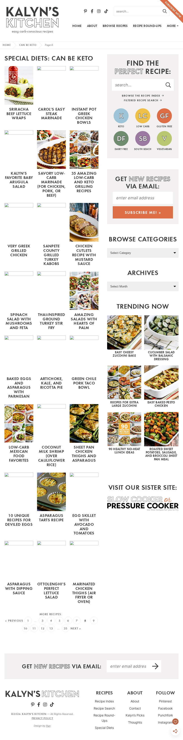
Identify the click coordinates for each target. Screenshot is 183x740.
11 (34, 628)
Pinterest (165, 701)
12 (43, 628)
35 (66, 628)
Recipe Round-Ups (147, 26)
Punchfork (165, 715)
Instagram (165, 722)
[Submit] (165, 11)
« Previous (14, 621)
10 (25, 628)
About (92, 26)
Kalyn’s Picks (135, 715)
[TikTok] (106, 11)
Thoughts (135, 722)
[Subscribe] (155, 666)
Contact (135, 708)
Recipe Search (104, 708)
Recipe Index (104, 701)
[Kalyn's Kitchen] (32, 19)
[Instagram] (99, 11)
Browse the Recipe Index (141, 95)
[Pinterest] (85, 11)
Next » (76, 628)
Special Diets (104, 728)
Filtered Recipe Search (141, 100)
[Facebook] (92, 11)
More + (173, 26)
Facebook (165, 708)
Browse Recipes (115, 26)
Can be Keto (28, 45)
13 (51, 628)
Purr (48, 725)
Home (76, 26)
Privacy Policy (42, 718)
